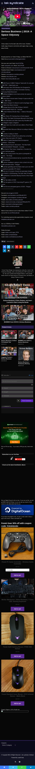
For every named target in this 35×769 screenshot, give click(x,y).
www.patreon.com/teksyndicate (15, 74)
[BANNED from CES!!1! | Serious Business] (26, 334)
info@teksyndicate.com (7, 219)
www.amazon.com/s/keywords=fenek (22, 67)
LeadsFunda (21, 757)
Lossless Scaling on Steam (10, 133)
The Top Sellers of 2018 (9, 180)
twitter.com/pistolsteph (11, 234)
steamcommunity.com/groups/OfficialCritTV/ (18, 202)
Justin (17, 267)
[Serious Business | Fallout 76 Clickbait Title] (9, 334)
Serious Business (6, 28)
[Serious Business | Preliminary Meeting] (26, 353)
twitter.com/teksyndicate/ (12, 206)
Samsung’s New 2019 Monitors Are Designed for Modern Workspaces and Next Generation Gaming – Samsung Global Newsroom (15, 90)
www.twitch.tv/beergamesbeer (17, 59)
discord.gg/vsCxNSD (12, 193)
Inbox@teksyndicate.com (8, 226)
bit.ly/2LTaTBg (19, 63)
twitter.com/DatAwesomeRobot (14, 237)
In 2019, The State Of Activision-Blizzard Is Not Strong (18, 118)
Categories (4, 743)
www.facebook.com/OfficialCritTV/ (17, 195)
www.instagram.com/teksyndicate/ (17, 197)
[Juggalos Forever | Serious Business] (9, 351)
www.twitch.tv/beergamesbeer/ (14, 204)
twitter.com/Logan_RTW (12, 232)
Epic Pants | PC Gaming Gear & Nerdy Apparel (16, 116)
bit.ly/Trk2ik (21, 65)
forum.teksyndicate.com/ (12, 78)
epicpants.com (9, 65)
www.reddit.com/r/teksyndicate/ (14, 199)
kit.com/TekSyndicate (13, 213)
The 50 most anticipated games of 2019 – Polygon (17, 186)
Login (31, 375)
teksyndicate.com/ (11, 76)
